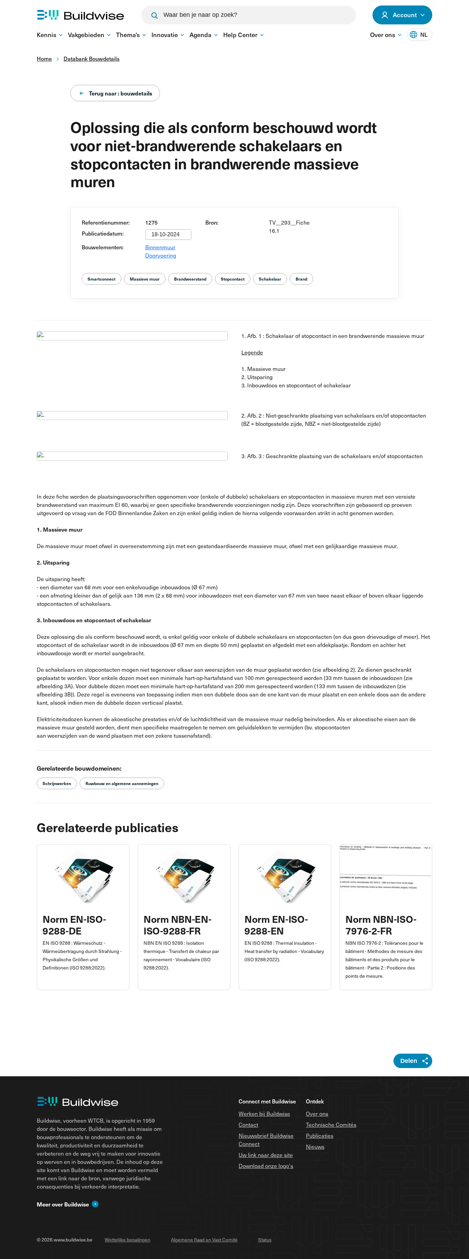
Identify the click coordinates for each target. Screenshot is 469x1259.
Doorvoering (160, 255)
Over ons (317, 1113)
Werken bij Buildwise (264, 1113)
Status (265, 1239)
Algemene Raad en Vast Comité (204, 1239)
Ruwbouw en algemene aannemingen (121, 783)
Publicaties (319, 1135)
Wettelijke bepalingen (127, 1239)
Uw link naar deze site (266, 1154)
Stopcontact (232, 279)
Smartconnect (101, 279)
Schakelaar (270, 279)
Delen (408, 1060)
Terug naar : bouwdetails (120, 93)
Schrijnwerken (57, 783)
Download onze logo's (266, 1165)
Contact (248, 1124)
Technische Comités (331, 1124)
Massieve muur (145, 279)
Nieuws (315, 1146)
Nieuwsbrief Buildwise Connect (266, 1139)
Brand (301, 279)
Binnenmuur (160, 247)
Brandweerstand (190, 279)
